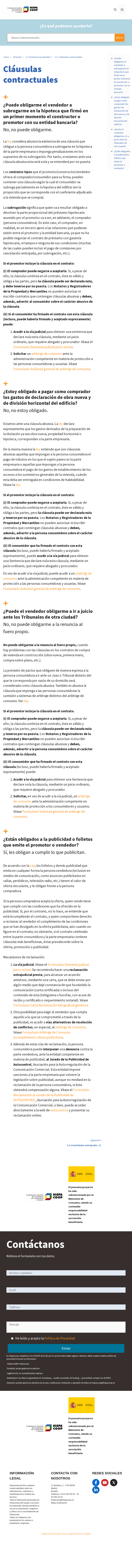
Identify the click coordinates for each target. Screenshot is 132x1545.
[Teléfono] (66, 1307)
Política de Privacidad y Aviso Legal (57, 1534)
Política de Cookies (82, 1534)
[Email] (66, 1290)
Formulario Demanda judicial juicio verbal (43, 347)
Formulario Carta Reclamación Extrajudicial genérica (50, 1005)
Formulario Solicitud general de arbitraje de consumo (51, 369)
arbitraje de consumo (46, 353)
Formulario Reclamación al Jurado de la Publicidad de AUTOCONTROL (51, 1095)
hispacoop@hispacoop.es (62, 1500)
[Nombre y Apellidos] (66, 1273)
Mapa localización (59, 1503)
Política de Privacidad (59, 1338)
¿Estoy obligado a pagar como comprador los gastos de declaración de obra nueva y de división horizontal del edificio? (121, 111)
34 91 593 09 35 (68, 1494)
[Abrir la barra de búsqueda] (115, 10)
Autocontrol (59, 1110)
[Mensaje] (66, 1331)
